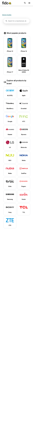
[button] (25, 3)
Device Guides (6, 15)
